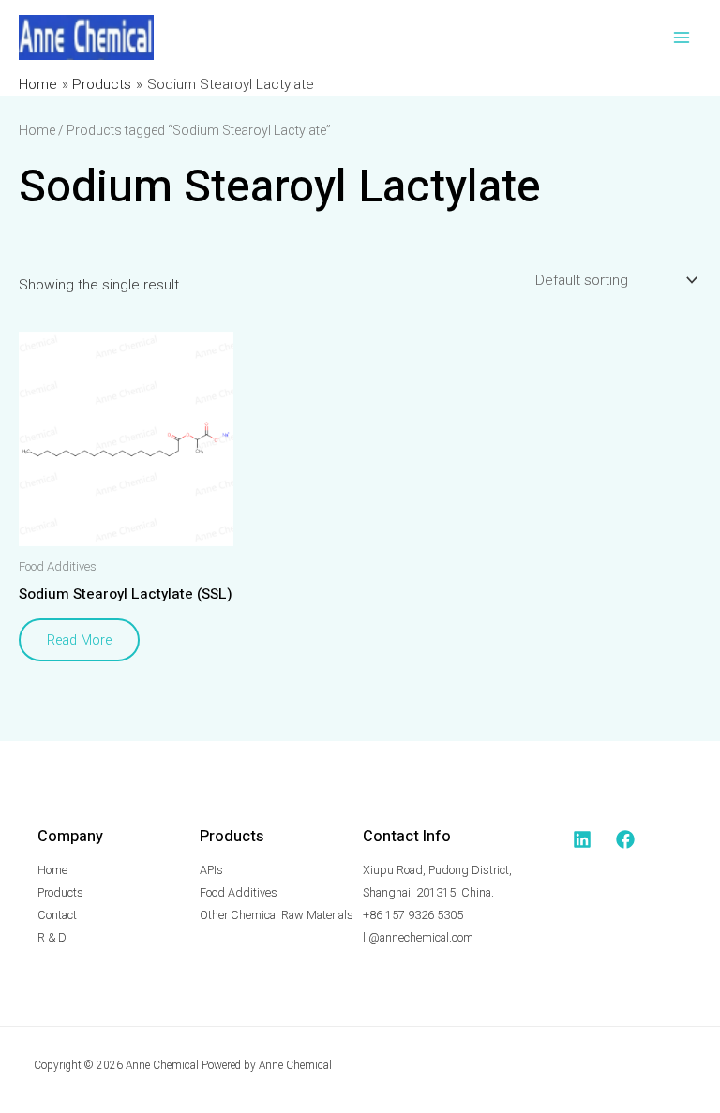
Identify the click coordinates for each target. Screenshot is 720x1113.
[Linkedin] (582, 839)
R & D (52, 937)
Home (37, 130)
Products (60, 892)
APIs (211, 870)
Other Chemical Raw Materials (276, 915)
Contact (57, 915)
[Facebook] (625, 839)
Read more (79, 639)
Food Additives (239, 892)
